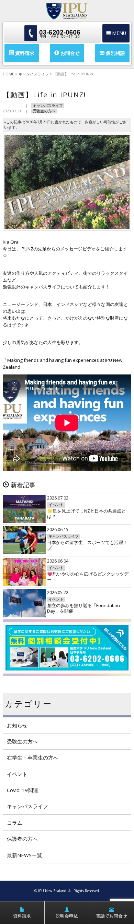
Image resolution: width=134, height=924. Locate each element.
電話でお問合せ (111, 916)
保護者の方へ (22, 838)
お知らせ (17, 725)
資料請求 (24, 53)
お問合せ (69, 53)
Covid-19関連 (22, 790)
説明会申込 (67, 916)
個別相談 (114, 53)
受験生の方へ (44, 111)
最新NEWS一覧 (24, 855)
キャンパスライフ (48, 105)
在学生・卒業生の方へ (32, 757)
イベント (17, 774)
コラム (14, 822)
